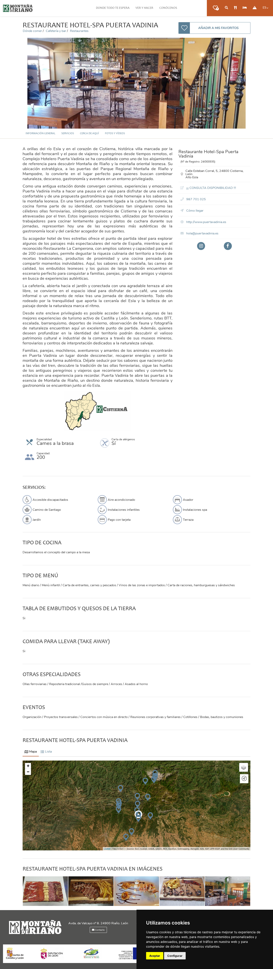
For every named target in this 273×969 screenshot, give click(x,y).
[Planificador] (226, 8)
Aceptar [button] (154, 955)
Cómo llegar (194, 210)
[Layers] (243, 767)
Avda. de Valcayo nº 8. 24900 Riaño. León (98, 923)
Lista (48, 751)
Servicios (67, 133)
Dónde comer (33, 31)
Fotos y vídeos (115, 133)
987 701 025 (195, 199)
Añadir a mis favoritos (218, 28)
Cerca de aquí (89, 133)
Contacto (99, 929)
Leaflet (107, 848)
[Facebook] (228, 246)
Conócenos (168, 8)
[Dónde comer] (235, 8)
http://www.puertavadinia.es (205, 222)
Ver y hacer (144, 8)
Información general (40, 133)
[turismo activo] (255, 8)
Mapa (33, 751)
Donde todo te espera (113, 8)
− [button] (28, 771)
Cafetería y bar (56, 31)
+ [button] (28, 765)
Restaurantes (79, 31)
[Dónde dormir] (245, 8)
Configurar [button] (174, 955)
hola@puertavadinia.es (201, 233)
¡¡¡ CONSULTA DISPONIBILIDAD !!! (210, 188)
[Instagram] (201, 246)
